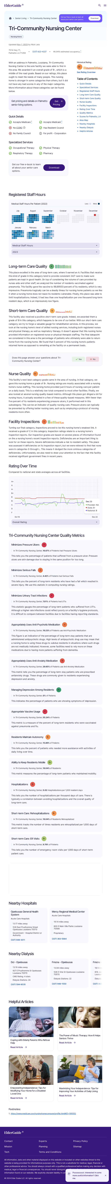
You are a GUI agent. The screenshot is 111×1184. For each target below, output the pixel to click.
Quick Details (85, 84)
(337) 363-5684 (59, 939)
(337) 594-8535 (18, 984)
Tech (6, 1152)
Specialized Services (89, 87)
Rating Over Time (87, 109)
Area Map (84, 120)
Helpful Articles (86, 131)
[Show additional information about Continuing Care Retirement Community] (24, 128)
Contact (8, 1141)
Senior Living (21, 18)
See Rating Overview (86, 72)
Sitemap (77, 1146)
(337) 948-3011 (18, 940)
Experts (43, 1141)
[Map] (55, 879)
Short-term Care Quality (90, 98)
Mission (8, 1146)
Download (94, 18)
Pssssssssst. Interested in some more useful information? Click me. (87, 1175)
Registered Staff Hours (90, 91)
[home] (13, 5)
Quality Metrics (86, 113)
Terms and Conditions (50, 1152)
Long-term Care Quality (90, 94)
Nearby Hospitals (87, 124)
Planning (43, 1146)
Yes (80, 359)
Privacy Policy (80, 1141)
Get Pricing (56, 103)
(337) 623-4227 (39, 51)
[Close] (106, 1175)
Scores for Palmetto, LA (90, 116)
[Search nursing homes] (99, 5)
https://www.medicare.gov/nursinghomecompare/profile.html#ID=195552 (43, 1113)
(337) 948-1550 (59, 984)
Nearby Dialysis (86, 127)
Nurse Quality (86, 102)
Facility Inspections (88, 105)
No (94, 359)
